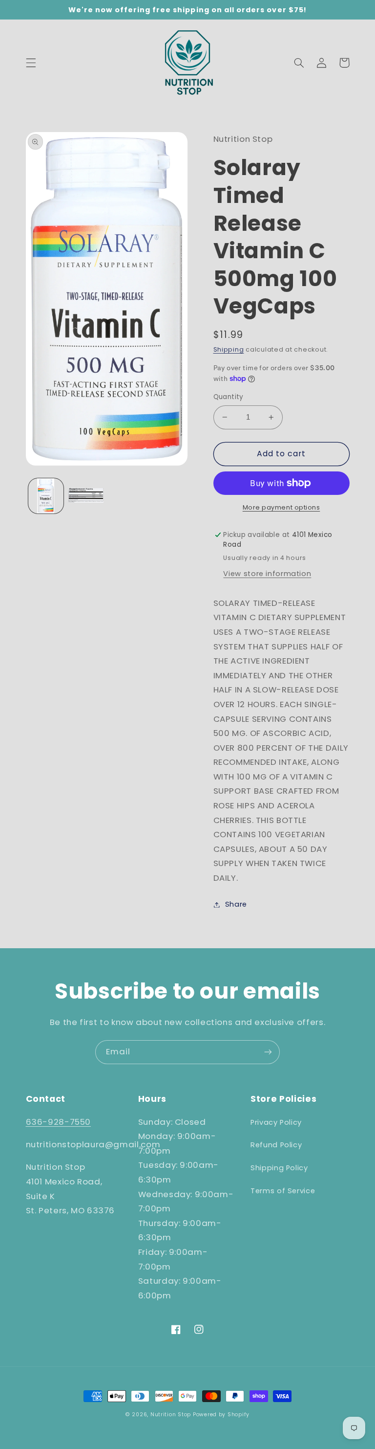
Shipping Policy (279, 1168)
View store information (267, 574)
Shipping (228, 349)
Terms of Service (282, 1191)
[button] (31, 62)
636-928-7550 (58, 1122)
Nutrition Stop (170, 1414)
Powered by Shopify (221, 1414)
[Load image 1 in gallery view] (45, 495)
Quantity (228, 396)
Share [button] (236, 904)
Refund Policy (276, 1145)
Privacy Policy (276, 1122)
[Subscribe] (268, 1052)
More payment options (281, 507)
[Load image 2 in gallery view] (86, 495)
